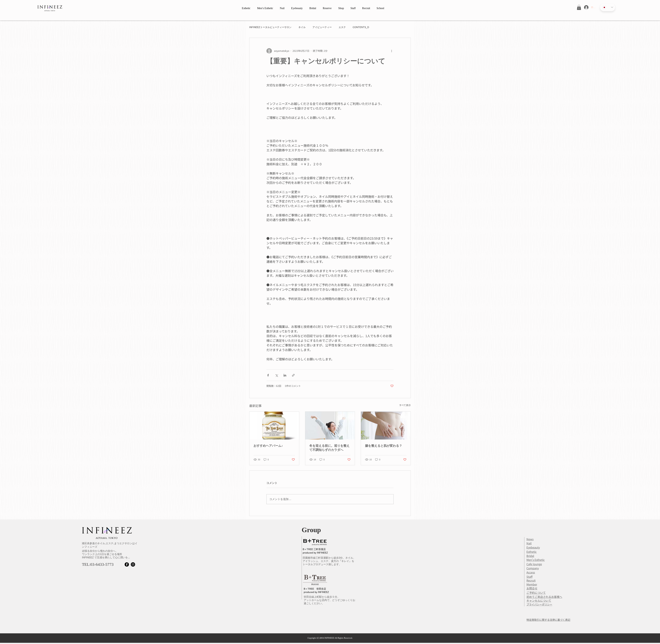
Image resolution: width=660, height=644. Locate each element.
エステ (342, 27)
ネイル (302, 27)
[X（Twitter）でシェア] (276, 375)
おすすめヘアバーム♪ (268, 445)
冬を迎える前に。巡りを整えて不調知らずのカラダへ (329, 448)
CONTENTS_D (361, 27)
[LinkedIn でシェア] (285, 375)
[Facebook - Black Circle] (127, 564)
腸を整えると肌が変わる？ (383, 445)
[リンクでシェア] (293, 375)
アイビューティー (322, 27)
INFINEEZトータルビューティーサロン (270, 27)
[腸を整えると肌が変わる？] (386, 425)
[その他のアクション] (391, 51)
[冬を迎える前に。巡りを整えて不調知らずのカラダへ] (330, 425)
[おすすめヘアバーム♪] (274, 425)
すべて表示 (405, 405)
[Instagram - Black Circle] (133, 564)
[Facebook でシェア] (268, 375)
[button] (579, 7)
